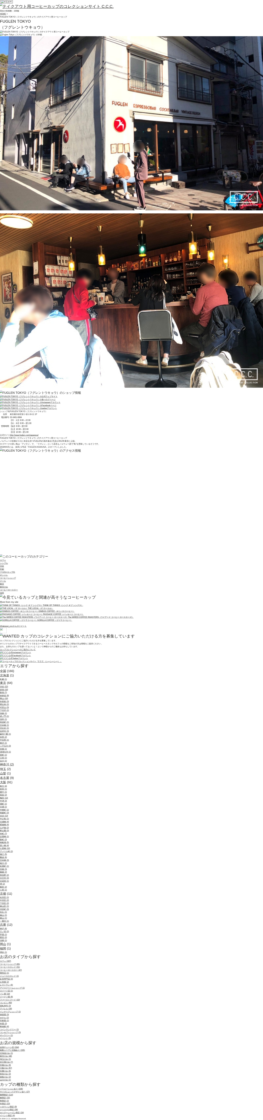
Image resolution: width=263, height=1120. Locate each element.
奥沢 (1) (3, 743)
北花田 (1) (4, 881)
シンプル (4, 563)
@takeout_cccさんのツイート (13, 626)
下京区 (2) (4, 903)
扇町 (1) (3, 804)
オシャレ (4, 575)
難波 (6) (3, 857)
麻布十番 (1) (5, 734)
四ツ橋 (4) (4, 845)
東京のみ (4, 587)
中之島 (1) (4, 819)
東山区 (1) (4, 906)
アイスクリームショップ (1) (12, 988)
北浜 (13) (4, 816)
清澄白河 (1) (5, 752)
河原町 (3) (4, 909)
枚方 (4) (3, 786)
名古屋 (4, 777)
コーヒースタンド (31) (10, 967)
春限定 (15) (5, 1098)
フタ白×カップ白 (7, 572)
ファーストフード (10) (10, 1000)
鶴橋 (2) (3, 872)
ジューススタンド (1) (9, 976)
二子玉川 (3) (5, 746)
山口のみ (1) (5, 1080)
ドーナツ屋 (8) (6, 997)
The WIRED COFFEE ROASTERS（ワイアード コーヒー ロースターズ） (101, 617)
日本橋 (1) (4, 725)
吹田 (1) (3, 789)
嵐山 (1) (3, 915)
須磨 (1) (3, 940)
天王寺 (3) (4, 878)
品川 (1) (3, 761)
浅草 (2, 593)
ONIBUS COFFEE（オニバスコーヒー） (57, 611)
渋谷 (2, 566)
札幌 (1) (3, 679)
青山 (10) (4, 698)
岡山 (3, 944)
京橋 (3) (3, 869)
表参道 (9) (4, 695)
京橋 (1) (3, 749)
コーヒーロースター (9, 590)
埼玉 (3, 769)
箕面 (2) (3, 795)
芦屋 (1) (3, 934)
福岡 (3, 948)
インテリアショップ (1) (10, 1012)
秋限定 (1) (4, 1101)
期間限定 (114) (6, 1095)
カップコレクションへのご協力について (18, 649)
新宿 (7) (3, 692)
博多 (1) (3, 952)
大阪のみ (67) (6, 1068)
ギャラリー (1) (6, 1035)
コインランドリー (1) (9, 1029)
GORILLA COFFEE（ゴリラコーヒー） (54, 620)
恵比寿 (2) (4, 704)
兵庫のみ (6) (5, 1071)
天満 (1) (3, 807)
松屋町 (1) (4, 866)
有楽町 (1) (4, 722)
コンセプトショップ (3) (10, 1032)
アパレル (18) (6, 1009)
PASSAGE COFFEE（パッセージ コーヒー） (63, 614)
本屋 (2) (3, 1023)
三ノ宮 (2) (4, 931)
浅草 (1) (3, 719)
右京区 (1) (4, 897)
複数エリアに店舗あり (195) (12, 1050)
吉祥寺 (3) (4, 731)
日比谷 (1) (4, 728)
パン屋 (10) (5, 994)
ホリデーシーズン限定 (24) (12, 1112)
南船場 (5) (4, 842)
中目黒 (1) (4, 740)
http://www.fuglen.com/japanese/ (24, 435)
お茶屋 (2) (4, 982)
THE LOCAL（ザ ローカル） (40, 608)
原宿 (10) (4, 689)
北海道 (4, 675)
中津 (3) (3, 801)
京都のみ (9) (5, 1065)
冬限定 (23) (5, 1103)
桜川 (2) (3, 863)
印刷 (2, 569)
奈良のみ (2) (5, 1074)
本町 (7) (3, 833)
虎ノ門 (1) (4, 716)
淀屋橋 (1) (4, 836)
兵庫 (3, 924)
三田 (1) (3, 758)
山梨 (3, 773)
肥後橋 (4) (4, 824)
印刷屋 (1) (4, 1020)
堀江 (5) (3, 854)
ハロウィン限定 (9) (8, 1107)
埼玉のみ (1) (5, 1059)
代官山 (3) (4, 707)
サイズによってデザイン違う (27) (15, 1092)
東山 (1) (3, 918)
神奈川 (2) (7, 764)
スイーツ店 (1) (6, 991)
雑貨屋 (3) (4, 1014)
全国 (3, 671)
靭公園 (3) (4, 830)
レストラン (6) (6, 985)
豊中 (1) (3, 792)
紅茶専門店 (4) (6, 979)
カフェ (3, 560)
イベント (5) (5, 1038)
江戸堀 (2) (4, 828)
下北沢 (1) (4, 710)
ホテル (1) (4, 1017)
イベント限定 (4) (7, 1115)
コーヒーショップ (8, 578)
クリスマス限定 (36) (9, 1109)
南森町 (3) (4, 813)
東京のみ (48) (6, 1056)
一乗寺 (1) (4, 921)
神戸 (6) (3, 928)
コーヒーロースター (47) (11, 970)
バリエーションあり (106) (11, 1089)
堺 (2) (2, 884)
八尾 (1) (3, 890)
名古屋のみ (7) (6, 1062)
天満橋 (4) (4, 822)
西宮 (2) (3, 937)
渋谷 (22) (4, 686)
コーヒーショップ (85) (10, 964)
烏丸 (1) (3, 912)
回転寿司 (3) (5, 1006)
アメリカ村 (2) (6, 851)
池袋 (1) (3, 713)
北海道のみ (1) (6, 1053)
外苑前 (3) (4, 701)
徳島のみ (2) (5, 1077)
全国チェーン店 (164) (9, 1047)
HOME (3, 14)
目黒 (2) (3, 737)
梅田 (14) (4, 798)
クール (3, 581)
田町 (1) (3, 755)
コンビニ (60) (6, 1003)
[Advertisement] (23, 496)
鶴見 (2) (3, 887)
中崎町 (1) (4, 810)
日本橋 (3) (4, 860)
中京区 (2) (4, 900)
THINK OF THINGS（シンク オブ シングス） (63, 605)
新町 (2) (3, 839)
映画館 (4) (4, 1026)
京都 (3, 893)
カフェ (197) (5, 961)
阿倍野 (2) (4, 875)
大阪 (3, 782)
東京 (2, 584)
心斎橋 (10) (5, 848)
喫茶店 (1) (4, 973)
